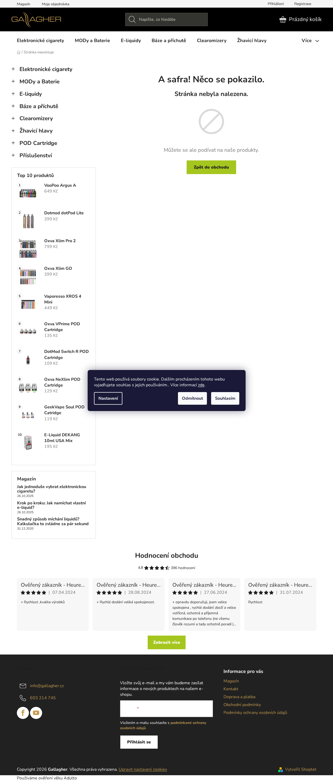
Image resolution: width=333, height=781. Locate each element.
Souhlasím (225, 398)
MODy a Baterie (39, 81)
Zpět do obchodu (211, 167)
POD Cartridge (38, 143)
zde (201, 385)
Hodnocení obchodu (166, 555)
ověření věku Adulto (57, 778)
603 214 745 (43, 698)
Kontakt (230, 689)
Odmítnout (192, 398)
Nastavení (108, 398)
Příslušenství (35, 155)
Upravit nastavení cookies (143, 769)
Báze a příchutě (38, 106)
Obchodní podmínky (242, 705)
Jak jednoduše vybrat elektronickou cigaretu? (51, 489)
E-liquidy (30, 94)
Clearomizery (36, 118)
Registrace (302, 3)
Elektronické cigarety (45, 69)
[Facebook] (23, 713)
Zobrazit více (166, 642)
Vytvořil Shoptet (300, 769)
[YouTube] (36, 713)
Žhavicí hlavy (36, 130)
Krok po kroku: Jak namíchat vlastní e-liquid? (51, 505)
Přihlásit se (139, 742)
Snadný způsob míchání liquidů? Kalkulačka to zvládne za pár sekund (53, 521)
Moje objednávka (55, 4)
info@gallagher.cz (47, 686)
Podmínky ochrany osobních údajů (255, 713)
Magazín (23, 4)
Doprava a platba (239, 697)
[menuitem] (40, 40)
